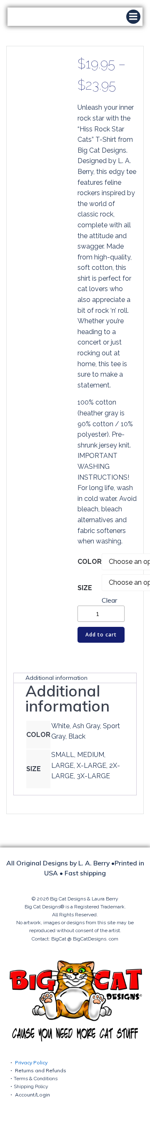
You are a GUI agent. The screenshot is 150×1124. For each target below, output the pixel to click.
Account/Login (32, 1094)
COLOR (90, 562)
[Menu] (133, 17)
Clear (109, 600)
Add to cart (101, 634)
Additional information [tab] (56, 677)
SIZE (85, 588)
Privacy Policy (31, 1062)
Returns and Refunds (40, 1070)
